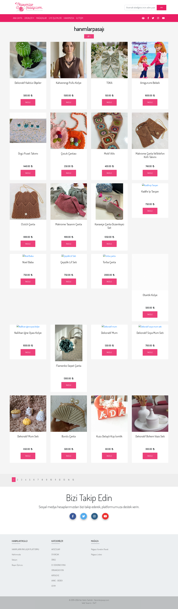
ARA (161, 7)
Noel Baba (28, 262)
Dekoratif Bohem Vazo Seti (150, 436)
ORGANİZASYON (57, 570)
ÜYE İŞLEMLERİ (55, 18)
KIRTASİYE (55, 575)
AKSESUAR (55, 549)
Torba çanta (109, 262)
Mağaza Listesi (96, 554)
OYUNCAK (55, 554)
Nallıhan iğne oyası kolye (28, 333)
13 (64, 479)
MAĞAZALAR (41, 18)
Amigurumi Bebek (150, 82)
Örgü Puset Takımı (28, 153)
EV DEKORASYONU (58, 565)
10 (51, 479)
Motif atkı (109, 153)
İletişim (14, 559)
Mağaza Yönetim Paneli (99, 549)
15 (73, 479)
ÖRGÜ (53, 559)
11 (55, 479)
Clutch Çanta (28, 224)
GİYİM (53, 586)
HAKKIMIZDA (69, 18)
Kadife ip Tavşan (150, 191)
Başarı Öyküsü (17, 565)
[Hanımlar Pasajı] (29, 6)
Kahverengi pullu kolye (68, 82)
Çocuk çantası (68, 153)
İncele (28, 102)
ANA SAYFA (18, 18)
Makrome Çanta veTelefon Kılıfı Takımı (150, 155)
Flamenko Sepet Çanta (68, 365)
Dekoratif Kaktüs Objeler (28, 82)
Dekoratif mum (109, 333)
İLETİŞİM (79, 18)
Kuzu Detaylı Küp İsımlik (109, 436)
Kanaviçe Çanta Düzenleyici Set (109, 225)
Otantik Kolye (150, 295)
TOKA (109, 82)
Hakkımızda (16, 554)
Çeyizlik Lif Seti (68, 262)
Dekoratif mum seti (28, 436)
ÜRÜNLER (28, 18)
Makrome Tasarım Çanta (68, 224)
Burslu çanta (69, 436)
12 (59, 479)
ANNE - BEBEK (57, 580)
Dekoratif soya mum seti (150, 333)
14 (68, 479)
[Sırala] (89, 36)
